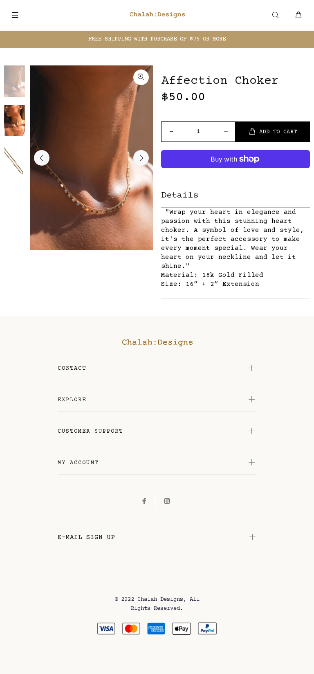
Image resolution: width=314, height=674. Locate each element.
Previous (41, 158)
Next (141, 158)
